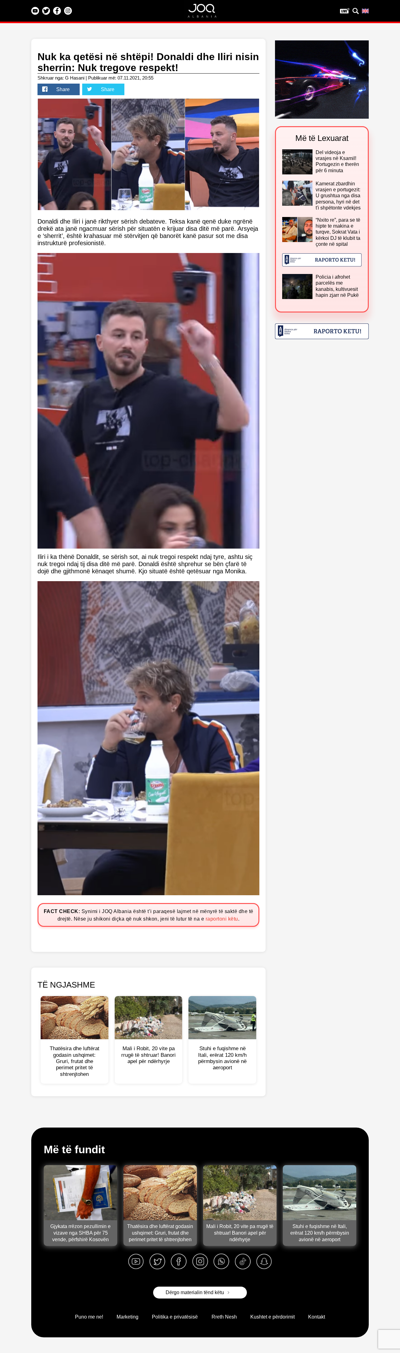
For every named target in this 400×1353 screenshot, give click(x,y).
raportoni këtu (222, 919)
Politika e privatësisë (175, 1316)
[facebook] (178, 1261)
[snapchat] (264, 1261)
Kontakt (316, 1316)
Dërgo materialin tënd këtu (195, 1292)
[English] (365, 11)
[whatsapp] (221, 1261)
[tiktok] (242, 1261)
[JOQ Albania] (206, 12)
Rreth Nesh (224, 1316)
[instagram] (200, 1261)
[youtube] (136, 1261)
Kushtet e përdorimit (272, 1316)
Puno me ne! (89, 1316)
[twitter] (157, 1261)
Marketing (127, 1316)
